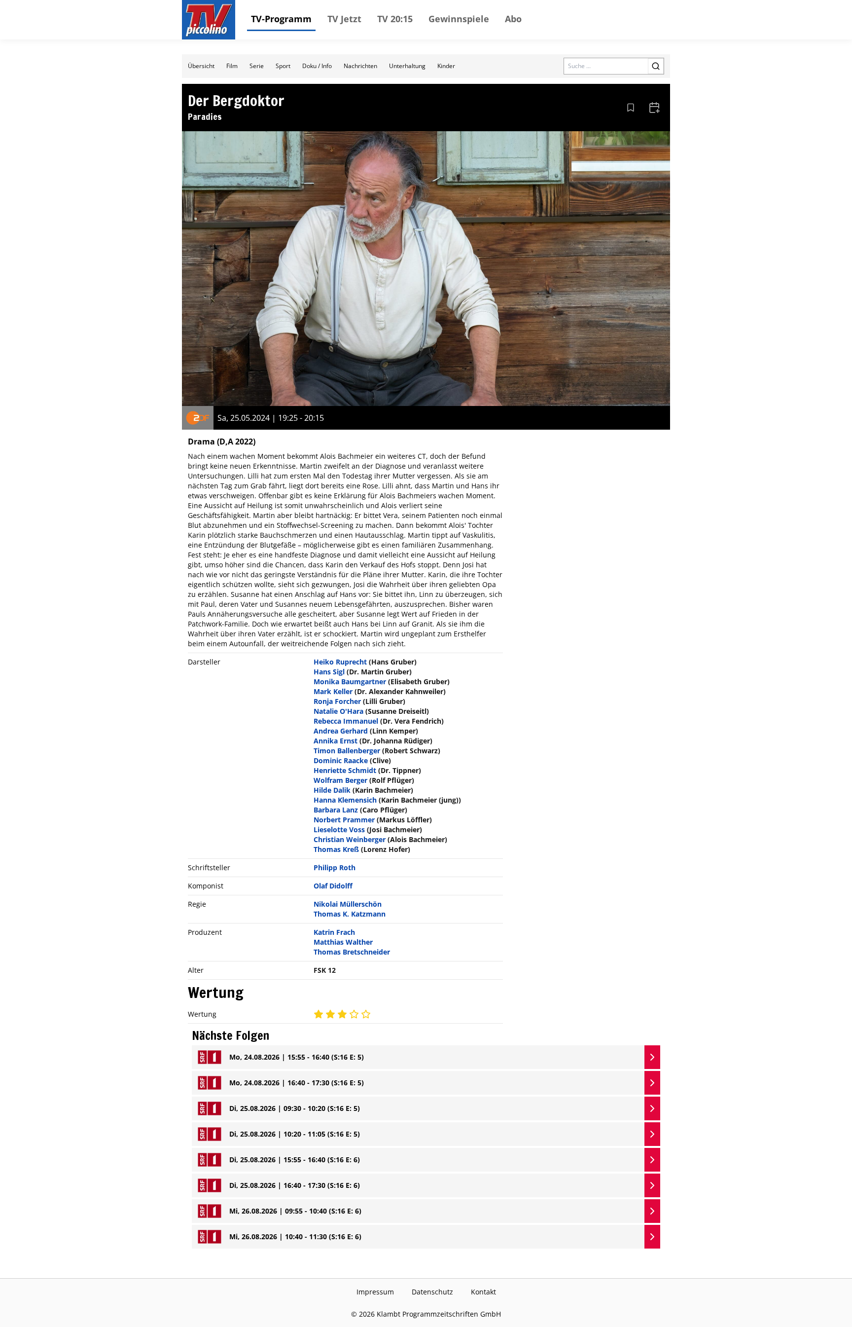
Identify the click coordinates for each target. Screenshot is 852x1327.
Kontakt (483, 1291)
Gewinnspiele (458, 19)
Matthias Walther (343, 942)
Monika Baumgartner (350, 681)
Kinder (446, 66)
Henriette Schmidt (345, 770)
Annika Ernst (335, 740)
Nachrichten (360, 66)
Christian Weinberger (350, 839)
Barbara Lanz (336, 809)
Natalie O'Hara (338, 711)
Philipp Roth (334, 867)
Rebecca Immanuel (346, 721)
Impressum (375, 1291)
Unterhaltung (407, 66)
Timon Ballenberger (347, 750)
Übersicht (201, 66)
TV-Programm (281, 19)
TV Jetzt (344, 19)
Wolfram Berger (340, 780)
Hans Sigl (329, 671)
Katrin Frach (334, 932)
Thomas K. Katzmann (350, 914)
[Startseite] (208, 19)
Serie (256, 66)
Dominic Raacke (341, 760)
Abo (513, 19)
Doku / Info (317, 66)
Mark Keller (333, 691)
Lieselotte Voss (339, 829)
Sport (283, 66)
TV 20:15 (395, 19)
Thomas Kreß (336, 849)
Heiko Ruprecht (340, 661)
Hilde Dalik (332, 790)
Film (232, 66)
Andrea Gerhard (341, 731)
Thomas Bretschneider (352, 952)
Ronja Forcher (337, 701)
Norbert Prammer (344, 819)
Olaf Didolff (333, 885)
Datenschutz (432, 1291)
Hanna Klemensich (345, 800)
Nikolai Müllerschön (348, 904)
